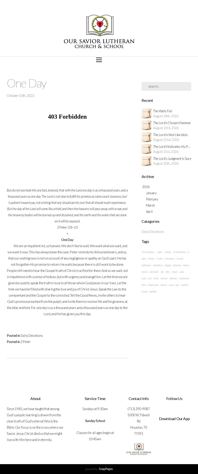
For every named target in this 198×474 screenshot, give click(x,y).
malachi (184, 284)
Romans (174, 278)
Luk (149, 278)
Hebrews (177, 265)
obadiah (153, 291)
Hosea (186, 265)
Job (161, 271)
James (145, 271)
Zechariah (184, 278)
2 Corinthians (179, 252)
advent (163, 284)
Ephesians (146, 265)
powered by (99, 469)
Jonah (174, 271)
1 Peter (167, 252)
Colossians (170, 258)
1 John (159, 252)
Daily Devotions (31, 336)
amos (171, 284)
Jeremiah (153, 271)
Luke (144, 278)
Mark (156, 278)
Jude (181, 271)
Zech (144, 284)
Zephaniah (153, 284)
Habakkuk (157, 265)
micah (144, 291)
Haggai (167, 265)
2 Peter (25, 342)
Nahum (164, 278)
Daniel (180, 258)
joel (177, 284)
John (167, 271)
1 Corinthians (148, 252)
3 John (160, 258)
